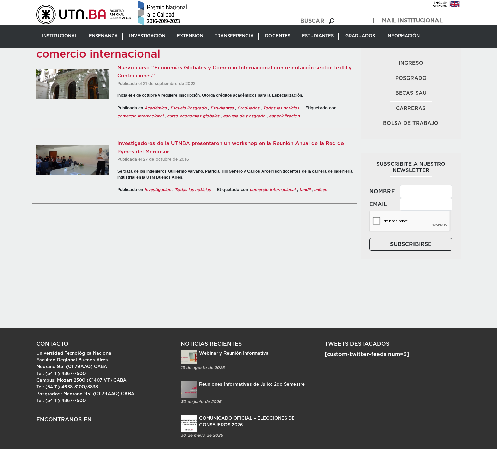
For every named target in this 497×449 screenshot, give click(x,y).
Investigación (157, 190)
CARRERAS (411, 108)
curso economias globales (193, 116)
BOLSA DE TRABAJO (411, 123)
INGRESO (411, 63)
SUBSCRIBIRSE (411, 244)
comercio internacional (140, 116)
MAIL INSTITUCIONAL (412, 20)
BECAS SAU (410, 93)
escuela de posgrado (244, 116)
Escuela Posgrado (188, 108)
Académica (155, 108)
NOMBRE (382, 191)
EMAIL (378, 204)
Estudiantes (222, 108)
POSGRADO (411, 78)
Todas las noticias (281, 108)
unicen (320, 190)
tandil (304, 190)
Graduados (248, 108)
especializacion (284, 116)
